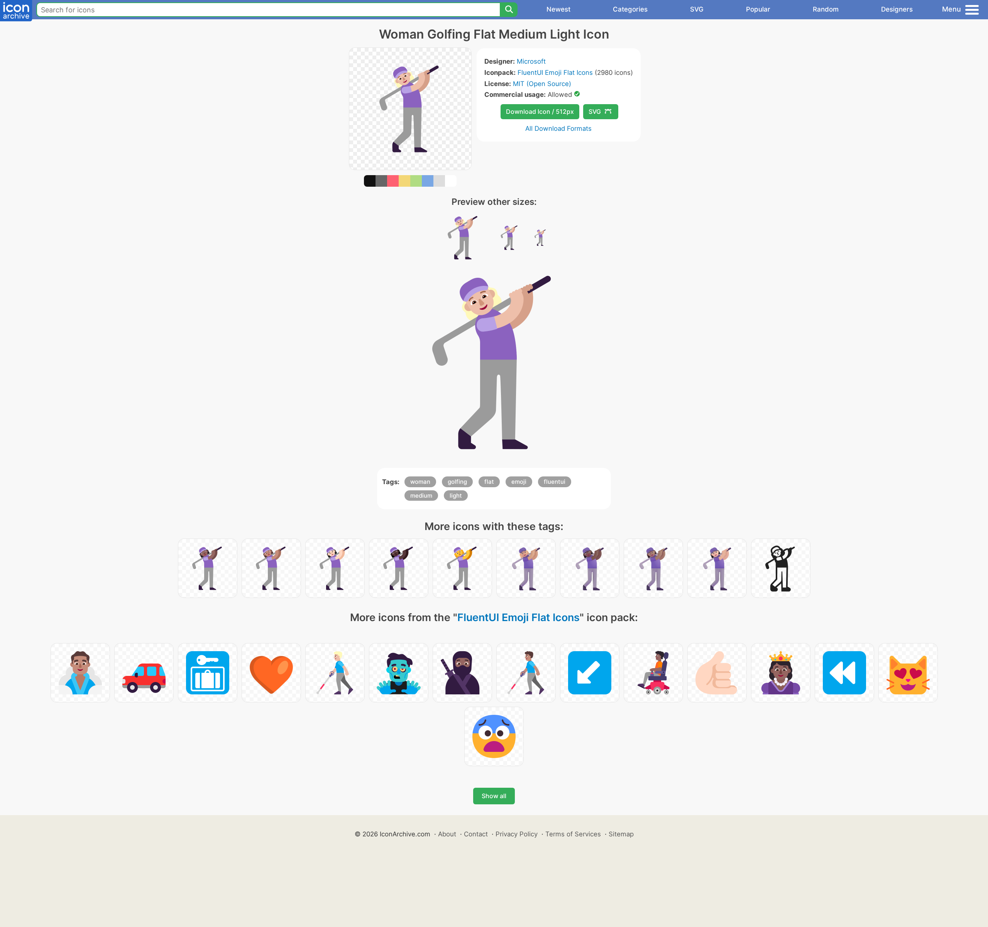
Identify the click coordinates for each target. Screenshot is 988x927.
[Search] (509, 9)
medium (421, 495)
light (456, 495)
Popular (758, 9)
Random (826, 9)
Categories (630, 9)
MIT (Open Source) (542, 84)
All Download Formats (558, 128)
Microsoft (531, 61)
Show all (494, 796)
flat (489, 481)
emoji (518, 481)
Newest (558, 9)
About (447, 834)
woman (420, 481)
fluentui (554, 481)
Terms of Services (573, 834)
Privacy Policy (517, 834)
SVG (697, 9)
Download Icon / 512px (540, 111)
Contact (476, 834)
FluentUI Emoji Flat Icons (555, 72)
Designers (897, 9)
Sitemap (621, 834)
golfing (457, 481)
